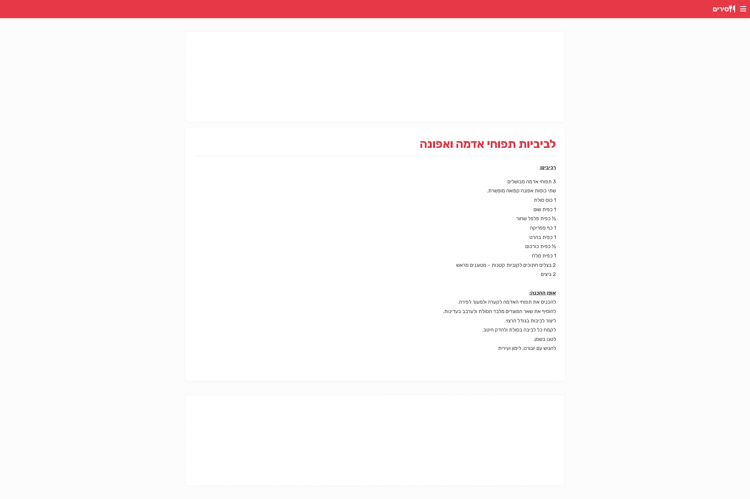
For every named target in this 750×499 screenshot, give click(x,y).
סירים (721, 9)
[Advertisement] (375, 77)
